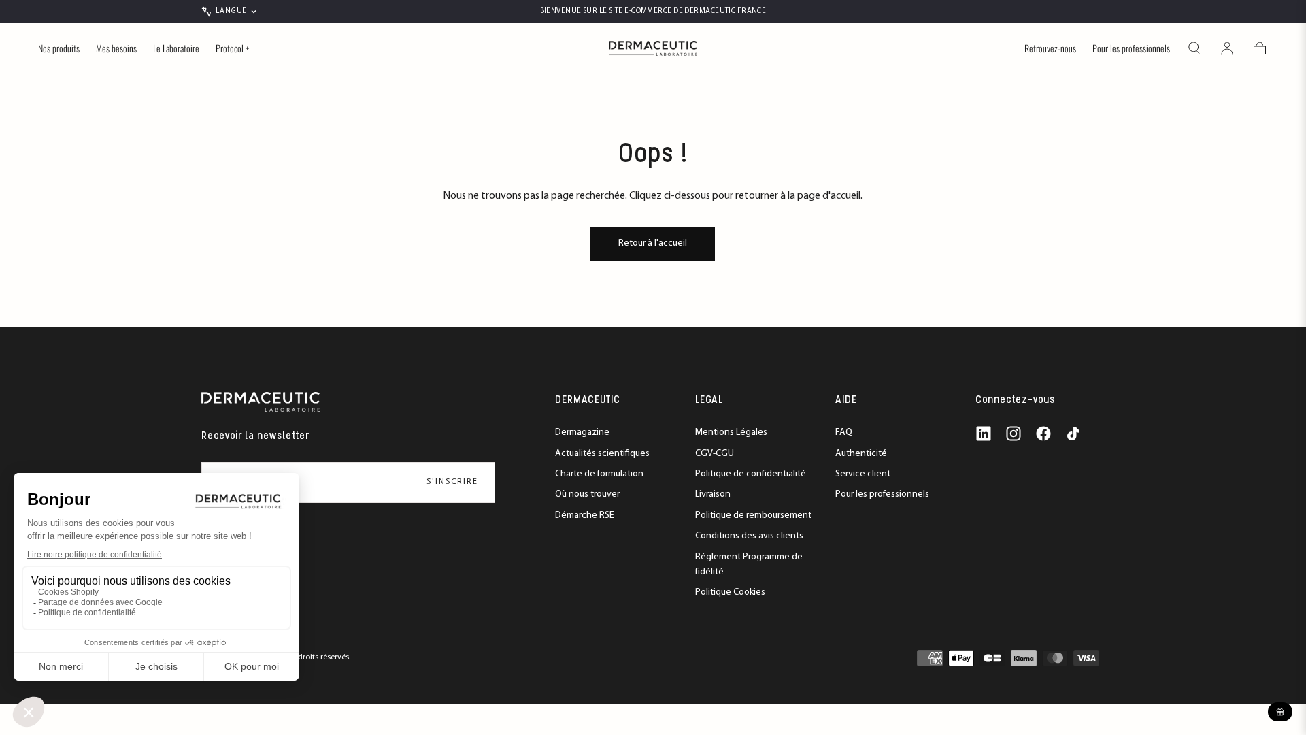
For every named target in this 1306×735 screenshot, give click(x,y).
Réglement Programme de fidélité (749, 564)
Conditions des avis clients (749, 536)
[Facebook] (1043, 433)
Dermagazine (582, 432)
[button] (1194, 48)
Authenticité (861, 453)
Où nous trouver (587, 494)
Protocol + (232, 49)
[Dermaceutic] (260, 402)
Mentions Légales (731, 432)
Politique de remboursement (753, 515)
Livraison (713, 494)
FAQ (843, 432)
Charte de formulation (599, 474)
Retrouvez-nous (1050, 49)
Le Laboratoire (176, 49)
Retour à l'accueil (652, 243)
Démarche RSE (584, 515)
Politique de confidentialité (750, 474)
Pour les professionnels (1131, 49)
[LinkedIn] (984, 433)
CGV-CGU (714, 453)
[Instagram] (1013, 433)
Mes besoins (116, 49)
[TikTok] (1073, 433)
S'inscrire (452, 482)
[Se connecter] (1227, 48)
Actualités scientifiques (602, 453)
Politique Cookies (730, 592)
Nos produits (59, 49)
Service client (862, 474)
